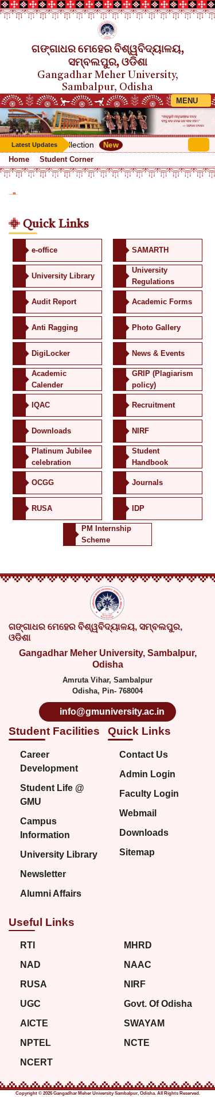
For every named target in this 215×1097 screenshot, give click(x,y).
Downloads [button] (144, 833)
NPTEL (35, 1043)
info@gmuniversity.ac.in (111, 711)
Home (19, 159)
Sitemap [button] (137, 852)
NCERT (36, 1062)
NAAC (137, 965)
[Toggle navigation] (191, 100)
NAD (30, 965)
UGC (30, 1004)
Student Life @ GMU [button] (52, 795)
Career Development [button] (49, 761)
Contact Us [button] (143, 754)
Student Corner (66, 159)
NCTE (137, 1043)
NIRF (135, 984)
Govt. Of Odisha (158, 1004)
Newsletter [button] (43, 874)
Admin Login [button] (147, 774)
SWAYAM (144, 1023)
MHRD (138, 945)
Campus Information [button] (45, 828)
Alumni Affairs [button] (50, 893)
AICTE (34, 1023)
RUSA (33, 984)
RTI (27, 945)
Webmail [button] (138, 813)
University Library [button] (58, 854)
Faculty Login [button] (149, 793)
